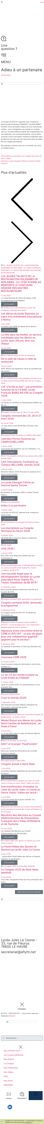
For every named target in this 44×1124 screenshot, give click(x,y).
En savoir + (29, 1122)
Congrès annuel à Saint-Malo (18, 763)
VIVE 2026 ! (8, 548)
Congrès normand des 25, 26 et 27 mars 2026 (21, 417)
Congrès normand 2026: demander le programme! (21, 604)
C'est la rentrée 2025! (13, 697)
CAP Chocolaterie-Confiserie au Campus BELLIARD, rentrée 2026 (20, 463)
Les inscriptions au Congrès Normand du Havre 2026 (17, 530)
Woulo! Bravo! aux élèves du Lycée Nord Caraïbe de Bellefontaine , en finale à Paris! (21, 723)
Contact (9, 1098)
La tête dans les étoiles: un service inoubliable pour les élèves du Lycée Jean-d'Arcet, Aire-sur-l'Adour (21, 339)
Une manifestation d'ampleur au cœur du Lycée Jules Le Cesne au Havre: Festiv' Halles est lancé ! (20, 789)
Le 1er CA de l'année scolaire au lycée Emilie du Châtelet (19, 676)
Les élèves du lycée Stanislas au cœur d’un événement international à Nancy (21, 316)
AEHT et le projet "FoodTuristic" (19, 743)
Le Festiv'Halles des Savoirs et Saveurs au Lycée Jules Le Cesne (20, 848)
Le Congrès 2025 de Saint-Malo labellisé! (19, 871)
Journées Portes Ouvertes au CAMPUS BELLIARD (18, 440)
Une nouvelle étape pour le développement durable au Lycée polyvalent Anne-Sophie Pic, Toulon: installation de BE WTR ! (20, 578)
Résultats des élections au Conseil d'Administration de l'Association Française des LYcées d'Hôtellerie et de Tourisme (21, 819)
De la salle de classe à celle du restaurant (18, 360)
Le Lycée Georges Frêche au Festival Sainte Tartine (17, 484)
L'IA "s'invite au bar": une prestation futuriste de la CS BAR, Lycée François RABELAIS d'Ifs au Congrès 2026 (22, 391)
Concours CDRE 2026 (13, 657)
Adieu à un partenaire (13, 505)
